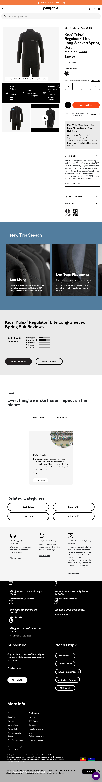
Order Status (65, 663)
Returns (10, 721)
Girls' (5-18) (73, 516)
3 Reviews (83, 51)
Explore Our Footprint (66, 599)
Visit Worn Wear (63, 614)
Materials (69, 203)
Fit (66, 190)
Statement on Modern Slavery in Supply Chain (15, 747)
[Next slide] (94, 270)
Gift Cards (65, 688)
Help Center (65, 655)
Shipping (11, 717)
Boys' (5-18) (73, 507)
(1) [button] (36, 338)
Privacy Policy (13, 729)
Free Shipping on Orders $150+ (51, 2)
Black (71, 68)
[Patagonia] (51, 9)
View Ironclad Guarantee (22, 599)
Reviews (11, 21)
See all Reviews (18, 361)
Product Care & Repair (14, 734)
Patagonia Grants (36, 729)
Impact (35, 21)
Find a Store (34, 713)
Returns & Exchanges (68, 671)
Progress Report (36, 740)
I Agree (88, 771)
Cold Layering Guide (68, 679)
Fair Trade (28, 516)
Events (32, 717)
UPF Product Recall (15, 740)
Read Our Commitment (21, 636)
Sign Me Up (17, 680)
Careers (32, 725)
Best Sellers (28, 507)
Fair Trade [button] (51, 459)
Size (66, 80)
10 (95, 86)
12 (68, 94)
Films (9, 713)
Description (70, 155)
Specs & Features (73, 196)
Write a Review (49, 361)
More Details (15, 558)
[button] (68, 105)
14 (77, 94)
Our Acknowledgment (36, 734)
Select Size (48, 22)
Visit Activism (17, 617)
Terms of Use (12, 725)
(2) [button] (36, 340)
